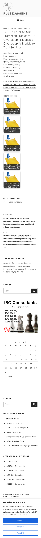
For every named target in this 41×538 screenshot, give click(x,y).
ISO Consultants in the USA (17, 428)
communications (15, 202)
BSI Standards (13, 199)
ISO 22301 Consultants (15, 484)
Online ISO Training (13, 432)
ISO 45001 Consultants (15, 479)
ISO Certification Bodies (15, 441)
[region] (20, 518)
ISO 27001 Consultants (15, 466)
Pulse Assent (24, 28)
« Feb (10, 377)
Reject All (20, 533)
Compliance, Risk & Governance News (21, 437)
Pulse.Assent (15, 13)
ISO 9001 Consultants (15, 471)
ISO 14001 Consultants (15, 475)
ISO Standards (12, 462)
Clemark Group (12, 419)
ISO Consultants (12, 423)
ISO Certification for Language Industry (21, 446)
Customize (20, 527)
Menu (22, 20)
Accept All (20, 521)
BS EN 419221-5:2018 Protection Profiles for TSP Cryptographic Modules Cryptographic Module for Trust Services (19, 84)
